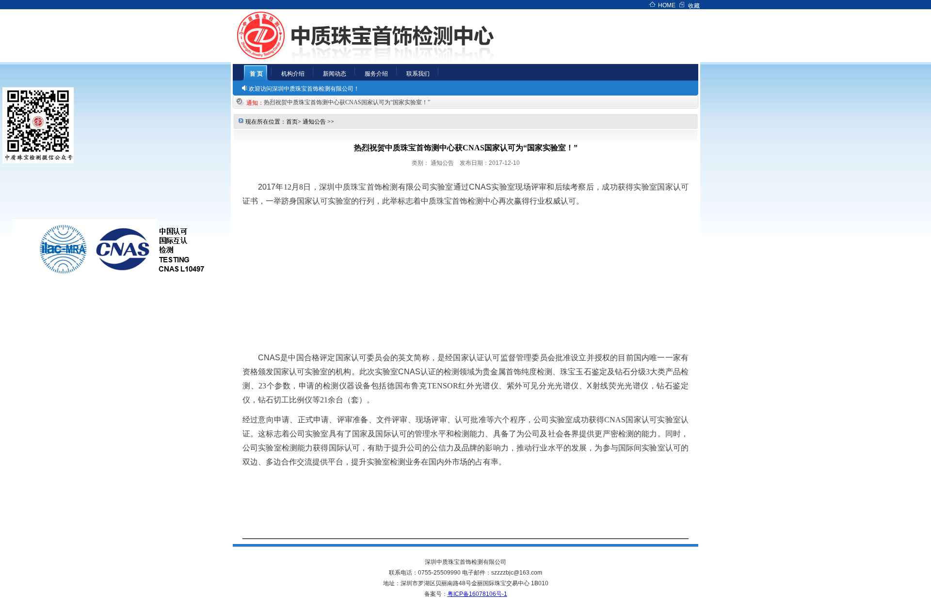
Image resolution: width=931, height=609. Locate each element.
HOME (666, 5)
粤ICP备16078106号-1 (477, 594)
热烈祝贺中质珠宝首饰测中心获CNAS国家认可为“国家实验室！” (350, 102)
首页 (292, 121)
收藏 (694, 5)
